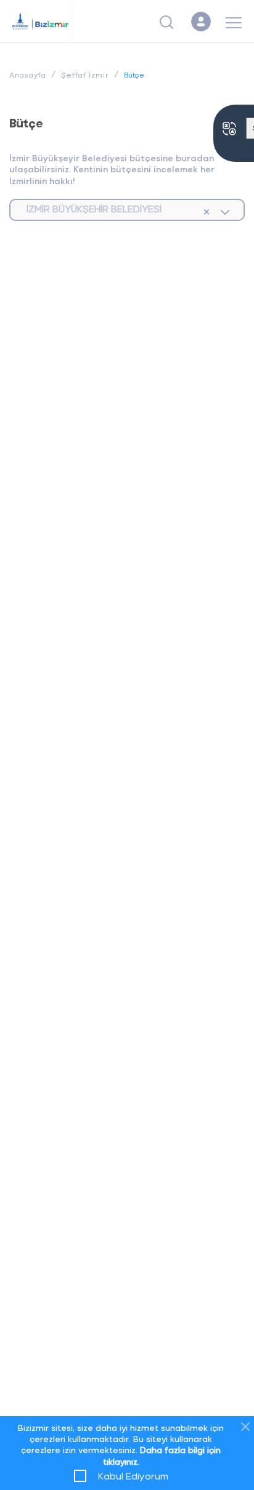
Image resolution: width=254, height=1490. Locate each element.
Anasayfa (27, 74)
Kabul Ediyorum (133, 1475)
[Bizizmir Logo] (43, 21)
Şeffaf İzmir (85, 74)
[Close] (245, 1426)
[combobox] (127, 210)
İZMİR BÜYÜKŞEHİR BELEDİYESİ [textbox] (94, 208)
